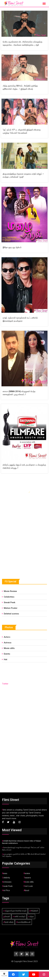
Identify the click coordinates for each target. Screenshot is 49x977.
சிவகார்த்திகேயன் (23, 922)
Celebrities (9, 597)
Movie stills (9, 648)
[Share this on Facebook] (13, 974)
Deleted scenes (11, 613)
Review (27, 873)
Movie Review (10, 591)
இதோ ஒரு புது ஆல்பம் (12, 247)
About (26, 890)
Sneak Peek (9, 602)
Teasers (27, 877)
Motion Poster (10, 608)
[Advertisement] (22, 550)
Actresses (6, 882)
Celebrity (6, 877)
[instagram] (44, 974)
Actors (7, 637)
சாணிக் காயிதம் (19, 916)
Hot (5, 659)
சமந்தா (31, 916)
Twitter (5, 683)
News (4, 873)
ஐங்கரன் (6, 916)
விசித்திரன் (33, 911)
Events (7, 654)
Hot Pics (6, 890)
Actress (7, 642)
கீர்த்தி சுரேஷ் (8, 922)
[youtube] (34, 974)
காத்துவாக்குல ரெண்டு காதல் (15, 911)
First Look (28, 886)
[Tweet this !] (24, 974)
